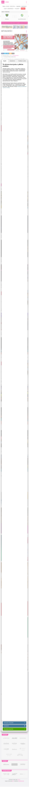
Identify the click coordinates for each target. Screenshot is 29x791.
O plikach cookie (22, 60)
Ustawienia (12, 60)
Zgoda (4, 60)
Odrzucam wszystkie (8, 722)
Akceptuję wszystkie (8, 729)
